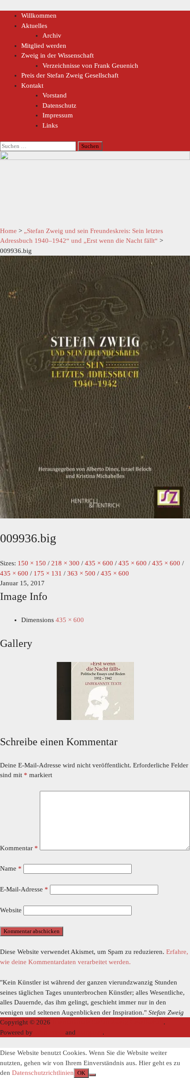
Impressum (57, 115)
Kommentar (19, 848)
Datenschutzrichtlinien (43, 1072)
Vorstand (54, 95)
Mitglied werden (43, 45)
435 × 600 (70, 619)
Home (8, 230)
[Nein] (92, 1075)
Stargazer (90, 1032)
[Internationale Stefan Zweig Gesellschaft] (95, 157)
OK (81, 1073)
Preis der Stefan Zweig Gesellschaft (69, 75)
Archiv (51, 35)
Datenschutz (59, 105)
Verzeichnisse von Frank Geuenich (90, 65)
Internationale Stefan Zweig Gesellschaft (107, 1022)
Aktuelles (34, 25)
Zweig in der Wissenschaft (57, 55)
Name (11, 868)
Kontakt (32, 85)
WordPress (49, 1032)
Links (50, 125)
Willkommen (39, 15)
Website (11, 910)
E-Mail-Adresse (24, 889)
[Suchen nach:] (39, 145)
